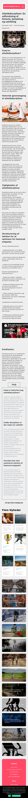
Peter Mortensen (19, 25)
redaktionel (5, 28)
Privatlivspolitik (16, 795)
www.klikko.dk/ (15, 776)
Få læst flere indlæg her (14, 503)
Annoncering (14, 784)
